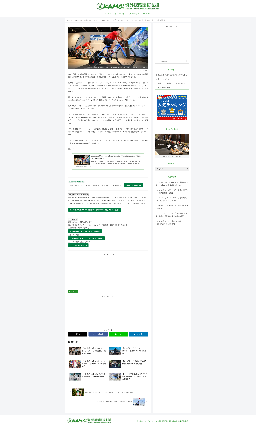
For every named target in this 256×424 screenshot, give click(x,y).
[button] (186, 61)
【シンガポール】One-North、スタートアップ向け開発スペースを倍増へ (172, 222)
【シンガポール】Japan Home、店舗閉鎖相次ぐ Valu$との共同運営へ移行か (172, 183)
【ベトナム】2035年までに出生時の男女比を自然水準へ (172, 207)
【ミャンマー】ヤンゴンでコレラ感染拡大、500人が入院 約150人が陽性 (172, 199)
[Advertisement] (108, 270)
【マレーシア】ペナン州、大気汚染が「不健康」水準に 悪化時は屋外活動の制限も (172, 214)
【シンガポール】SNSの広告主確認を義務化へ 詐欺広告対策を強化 (172, 191)
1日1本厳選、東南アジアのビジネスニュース (86, 238)
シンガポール (74, 291)
